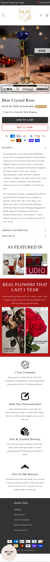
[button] (3, 15)
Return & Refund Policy (23, 525)
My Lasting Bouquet (27, 550)
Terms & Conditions (22, 519)
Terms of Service (20, 530)
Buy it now (25, 127)
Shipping (17, 509)
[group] (13, 264)
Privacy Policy (19, 514)
